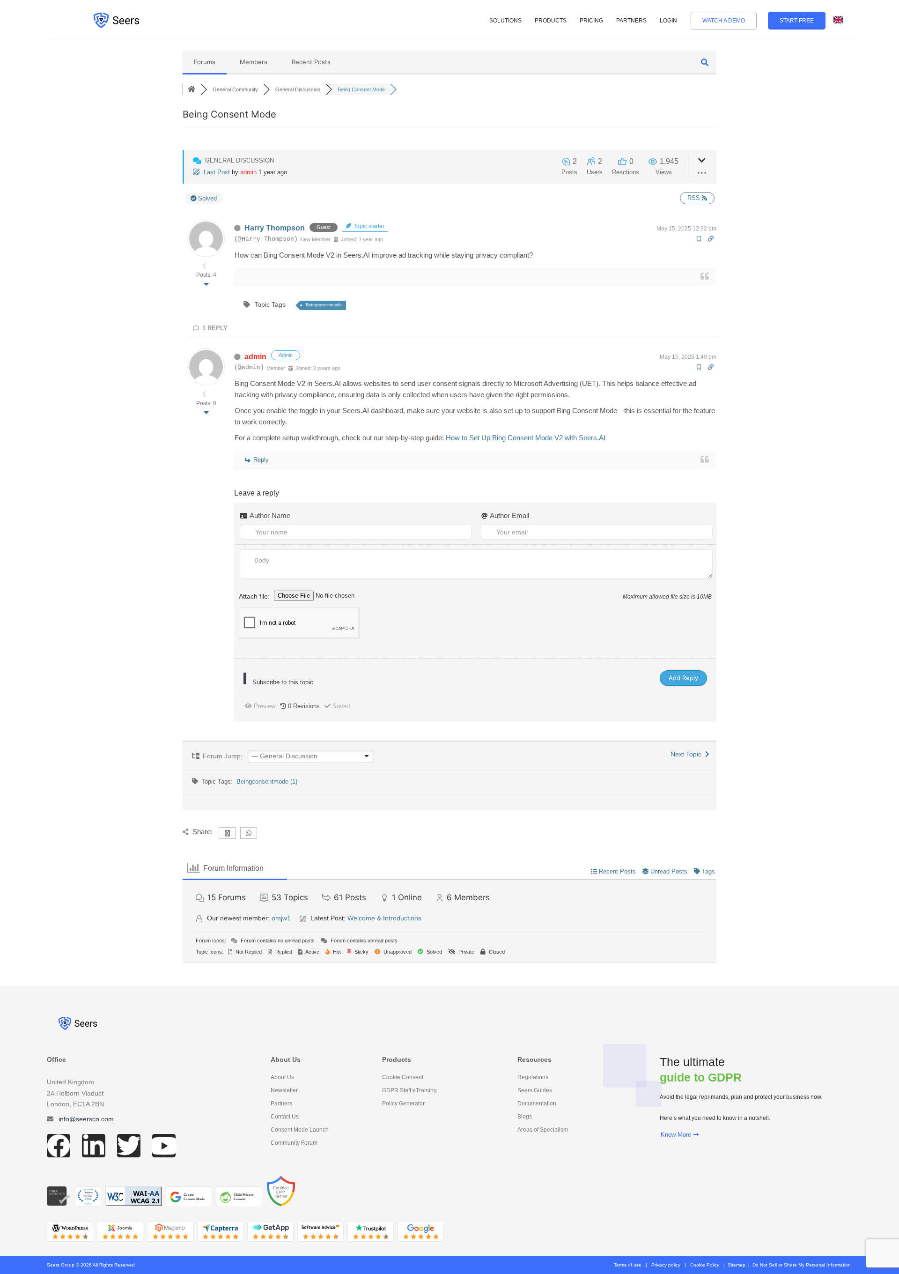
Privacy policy (665, 1264)
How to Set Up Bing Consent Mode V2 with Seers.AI (525, 438)
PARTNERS (631, 20)
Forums (204, 62)
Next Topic (688, 754)
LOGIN (668, 20)
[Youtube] (164, 1145)
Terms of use (627, 1264)
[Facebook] (58, 1145)
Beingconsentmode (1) (266, 781)
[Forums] (191, 89)
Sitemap (736, 1264)
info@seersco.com (86, 1119)
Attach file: (255, 596)
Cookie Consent (402, 1077)
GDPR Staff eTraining (409, 1090)
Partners (281, 1103)
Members (253, 62)
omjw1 (281, 918)
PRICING (591, 20)
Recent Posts (311, 62)
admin (248, 172)
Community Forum (294, 1143)
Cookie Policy (704, 1264)
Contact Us (285, 1116)
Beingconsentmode (323, 304)
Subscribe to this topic (282, 682)
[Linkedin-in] (93, 1145)
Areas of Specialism (542, 1129)
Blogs (524, 1116)
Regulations (532, 1077)
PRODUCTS (551, 20)
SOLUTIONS (505, 20)
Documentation (536, 1103)
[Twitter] (128, 1145)
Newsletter (284, 1090)
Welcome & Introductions (384, 918)
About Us (282, 1077)
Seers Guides (534, 1090)
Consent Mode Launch (300, 1129)
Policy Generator (403, 1103)
